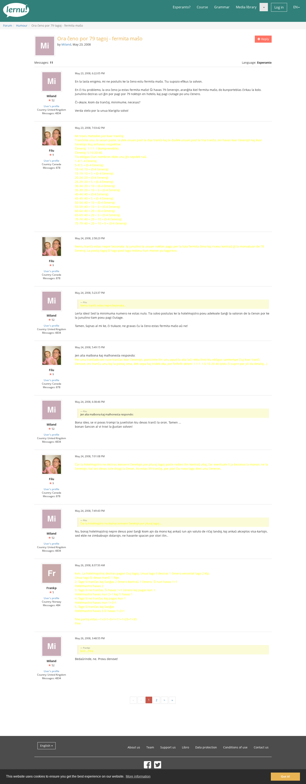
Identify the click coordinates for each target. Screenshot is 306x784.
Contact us (261, 747)
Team (150, 747)
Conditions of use (235, 747)
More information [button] (138, 776)
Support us (168, 747)
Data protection (206, 747)
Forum (7, 25)
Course (202, 7)
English (45, 746)
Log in (279, 7)
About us (134, 747)
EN (295, 7)
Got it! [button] (285, 776)
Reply (264, 39)
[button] (264, 7)
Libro (185, 747)
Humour (21, 25)
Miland (66, 44)
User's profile (51, 106)
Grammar (222, 7)
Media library (246, 7)
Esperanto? (181, 7)
